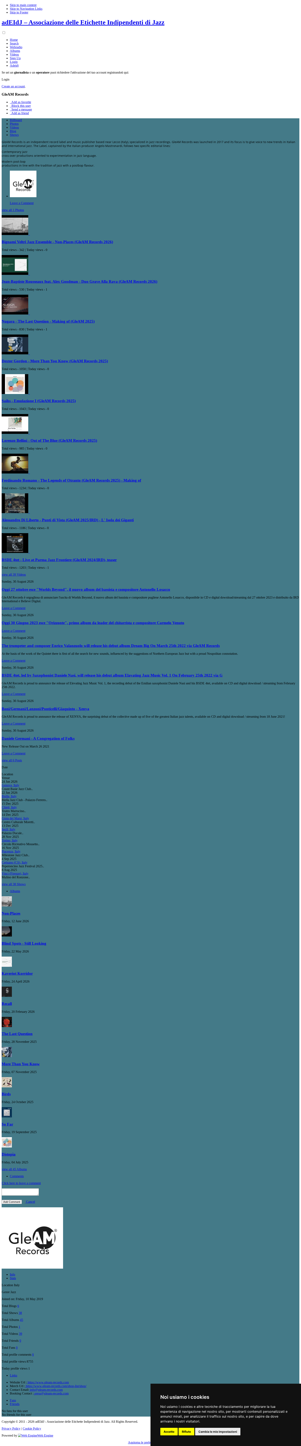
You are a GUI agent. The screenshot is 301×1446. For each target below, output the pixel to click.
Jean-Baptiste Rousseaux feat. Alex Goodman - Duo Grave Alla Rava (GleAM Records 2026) (79, 281)
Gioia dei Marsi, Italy (15, 818)
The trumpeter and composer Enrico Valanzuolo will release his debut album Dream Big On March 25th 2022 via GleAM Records (111, 646)
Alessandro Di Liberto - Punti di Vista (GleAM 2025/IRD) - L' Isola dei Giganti (68, 520)
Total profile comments (16, 1354)
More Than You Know (21, 1064)
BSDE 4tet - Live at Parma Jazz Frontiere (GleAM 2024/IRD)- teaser (59, 560)
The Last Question (17, 1034)
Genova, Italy (10, 785)
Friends (14, 1404)
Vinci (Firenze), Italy (15, 873)
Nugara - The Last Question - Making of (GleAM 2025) (48, 321)
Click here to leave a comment (21, 1183)
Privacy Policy (11, 1428)
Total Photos (10, 1326)
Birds (6, 1094)
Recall (7, 1004)
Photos (14, 123)
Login (5, 79)
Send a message (21, 109)
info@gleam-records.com (46, 1389)
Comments (17, 1176)
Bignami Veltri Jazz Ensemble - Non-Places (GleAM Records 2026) (57, 242)
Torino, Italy (10, 840)
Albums (15, 891)
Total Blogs (9, 1306)
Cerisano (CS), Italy (14, 862)
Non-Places (11, 913)
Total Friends (10, 1340)
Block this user (21, 105)
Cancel (30, 1201)
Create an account (13, 86)
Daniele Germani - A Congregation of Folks (38, 738)
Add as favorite (21, 102)
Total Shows (10, 1313)
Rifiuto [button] (186, 1431)
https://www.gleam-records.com (48, 1382)
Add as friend (20, 113)
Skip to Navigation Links (26, 8)
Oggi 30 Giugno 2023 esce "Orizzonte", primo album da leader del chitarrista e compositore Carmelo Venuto (93, 623)
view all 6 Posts (12, 760)
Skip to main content (23, 5)
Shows (14, 135)
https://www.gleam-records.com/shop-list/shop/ (55, 1386)
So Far (7, 1124)
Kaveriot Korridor (17, 973)
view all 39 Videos (14, 574)
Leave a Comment (22, 203)
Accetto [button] (169, 1431)
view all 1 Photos (13, 210)
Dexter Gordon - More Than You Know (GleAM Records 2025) (55, 361)
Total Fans (8, 1347)
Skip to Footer (19, 12)
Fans (13, 1400)
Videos (14, 127)
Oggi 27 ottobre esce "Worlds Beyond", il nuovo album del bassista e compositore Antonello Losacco (86, 589)
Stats (13, 1278)
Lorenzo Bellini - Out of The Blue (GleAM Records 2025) (49, 440)
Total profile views (14, 1361)
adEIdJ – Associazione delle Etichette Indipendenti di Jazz (83, 22)
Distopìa (9, 1154)
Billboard (16, 120)
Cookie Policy (32, 1428)
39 (20, 1333)
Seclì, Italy (8, 829)
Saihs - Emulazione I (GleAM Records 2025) (39, 401)
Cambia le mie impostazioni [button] (217, 1431)
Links (13, 1375)
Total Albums (10, 1320)
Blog (13, 131)
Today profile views (14, 1368)
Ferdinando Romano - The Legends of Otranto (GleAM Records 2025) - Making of (71, 480)
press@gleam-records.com (51, 1393)
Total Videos (10, 1333)
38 (20, 1313)
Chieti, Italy (9, 807)
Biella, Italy (9, 796)
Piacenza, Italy (11, 851)
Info (12, 1274)
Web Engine (45, 1435)
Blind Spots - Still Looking (24, 943)
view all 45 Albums (14, 1169)
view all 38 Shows (14, 884)
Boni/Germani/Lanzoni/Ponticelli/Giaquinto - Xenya (45, 709)
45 (21, 1320)
